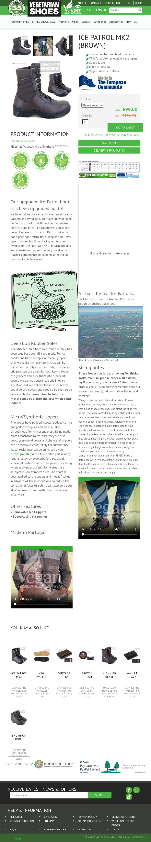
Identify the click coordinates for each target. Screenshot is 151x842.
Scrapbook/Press (89, 821)
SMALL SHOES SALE (43, 21)
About (82, 3)
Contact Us (85, 829)
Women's (63, 21)
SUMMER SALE (20, 21)
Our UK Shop (113, 3)
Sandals (86, 21)
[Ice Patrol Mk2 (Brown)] (21, 45)
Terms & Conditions (22, 821)
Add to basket (125, 127)
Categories (100, 21)
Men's (75, 21)
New (128, 21)
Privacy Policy (87, 817)
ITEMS (97, 10)
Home (128, 3)
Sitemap (49, 821)
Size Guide (109, 143)
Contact (95, 3)
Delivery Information (109, 150)
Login (139, 3)
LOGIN (115, 829)
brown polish (20, 454)
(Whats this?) (61, 145)
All (135, 21)
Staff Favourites (55, 829)
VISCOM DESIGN (137, 836)
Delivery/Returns (123, 817)
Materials (50, 817)
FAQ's (13, 829)
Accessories (116, 21)
